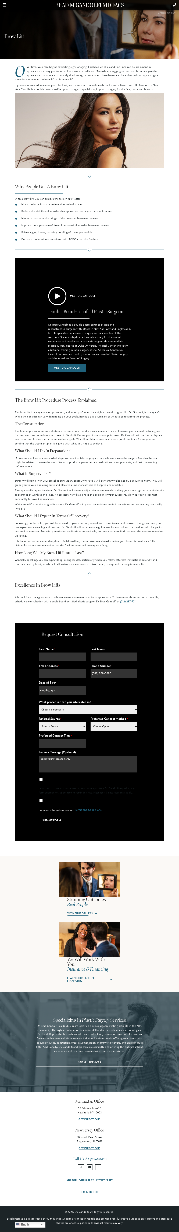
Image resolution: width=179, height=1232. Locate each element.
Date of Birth (47, 683)
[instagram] (81, 1167)
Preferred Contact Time (55, 735)
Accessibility (86, 1180)
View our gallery (80, 913)
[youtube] (89, 1167)
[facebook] (98, 1167)
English (25, 1224)
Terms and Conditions (88, 810)
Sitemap (72, 1180)
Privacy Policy (104, 1180)
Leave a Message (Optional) (57, 752)
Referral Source (50, 719)
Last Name (98, 649)
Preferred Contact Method (109, 719)
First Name (47, 649)
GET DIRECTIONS (89, 1119)
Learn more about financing (80, 979)
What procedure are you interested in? (65, 702)
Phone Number (101, 666)
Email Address (49, 666)
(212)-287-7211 (98, 1159)
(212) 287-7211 (128, 601)
